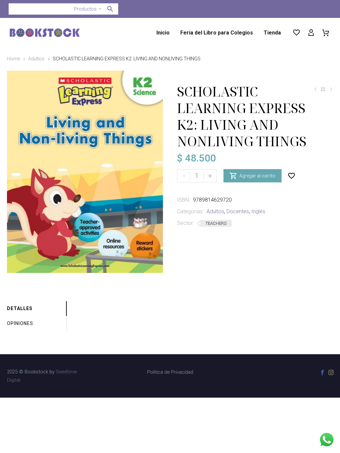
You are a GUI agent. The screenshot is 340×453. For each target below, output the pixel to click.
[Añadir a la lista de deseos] (291, 175)
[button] (110, 9)
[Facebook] (322, 372)
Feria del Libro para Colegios (216, 33)
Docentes (237, 211)
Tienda (272, 33)
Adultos (36, 58)
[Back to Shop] (323, 89)
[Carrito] (326, 33)
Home (13, 58)
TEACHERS (216, 223)
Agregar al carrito (252, 176)
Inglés (258, 211)
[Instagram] (331, 372)
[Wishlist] (296, 33)
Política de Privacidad (170, 372)
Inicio (163, 33)
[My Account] (311, 33)
